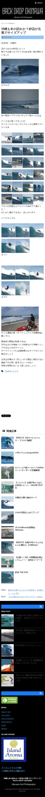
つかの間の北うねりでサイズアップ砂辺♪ (25, 597)
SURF (3, 725)
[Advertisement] (20, 393)
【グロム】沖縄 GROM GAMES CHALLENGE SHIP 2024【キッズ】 (29, 677)
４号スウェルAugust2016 (26, 453)
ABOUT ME (5, 712)
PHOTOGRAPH (7, 719)
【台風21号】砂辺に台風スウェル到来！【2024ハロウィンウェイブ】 (29, 618)
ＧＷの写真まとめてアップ (27, 512)
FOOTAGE (5, 715)
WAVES (4, 729)
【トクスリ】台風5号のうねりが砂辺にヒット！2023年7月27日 (29, 485)
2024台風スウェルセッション (28, 645)
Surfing (8, 371)
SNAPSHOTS (6, 722)
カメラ (15, 371)
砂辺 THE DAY (21, 572)
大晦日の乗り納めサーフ (26, 497)
